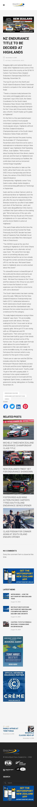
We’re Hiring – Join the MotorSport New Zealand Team (21, 596)
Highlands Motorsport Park (15, 396)
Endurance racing (11, 393)
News (22, 60)
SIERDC (7, 399)
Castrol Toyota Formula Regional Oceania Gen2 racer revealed (21, 624)
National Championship (12, 60)
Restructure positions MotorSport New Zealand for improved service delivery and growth (21, 610)
